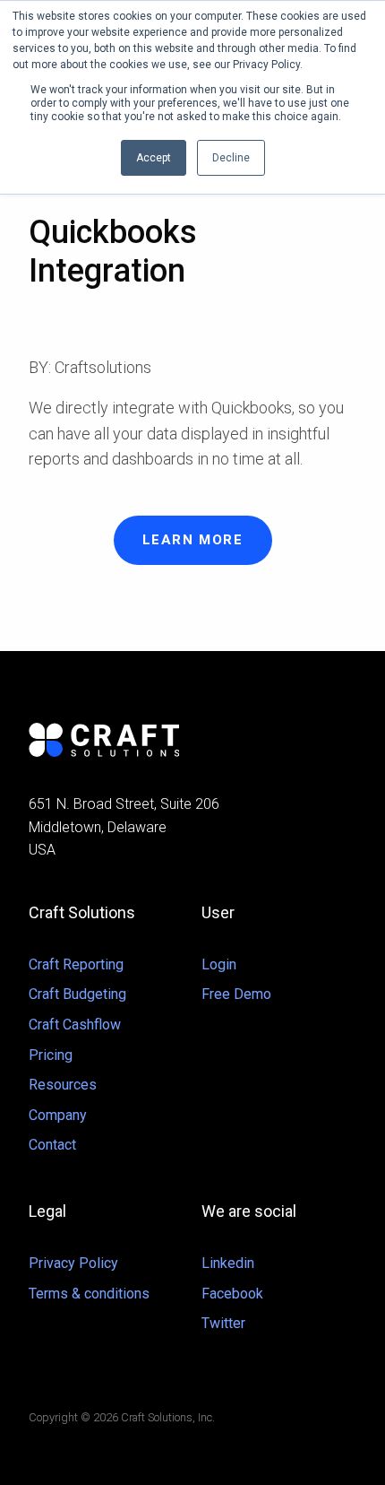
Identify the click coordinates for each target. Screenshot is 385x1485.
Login (218, 964)
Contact (52, 1144)
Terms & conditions (89, 1293)
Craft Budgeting (77, 994)
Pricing (51, 1055)
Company (58, 1115)
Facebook (232, 1293)
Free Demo (236, 994)
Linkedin (227, 1263)
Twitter (223, 1323)
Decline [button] (231, 158)
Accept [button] (153, 158)
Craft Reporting (76, 964)
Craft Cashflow (75, 1024)
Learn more (193, 540)
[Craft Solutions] (192, 740)
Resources (63, 1084)
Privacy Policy (73, 1263)
